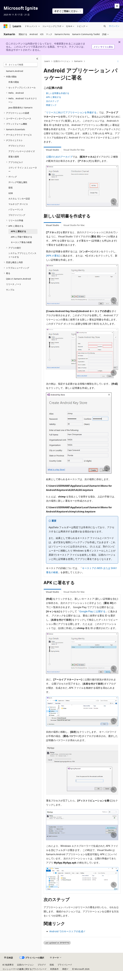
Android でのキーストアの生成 (66, 931)
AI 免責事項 (8, 964)
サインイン (114, 26)
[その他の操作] (118, 61)
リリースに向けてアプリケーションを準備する (71, 112)
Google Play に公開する (92, 611)
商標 (64, 969)
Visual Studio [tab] (52, 149)
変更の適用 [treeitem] (13, 156)
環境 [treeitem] (10, 187)
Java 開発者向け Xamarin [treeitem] (20, 107)
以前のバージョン (62, 61)
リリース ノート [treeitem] (13, 284)
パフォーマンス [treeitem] (15, 209)
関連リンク (51, 105)
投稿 (52, 964)
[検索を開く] (105, 26)
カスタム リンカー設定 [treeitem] (19, 198)
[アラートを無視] (117, 6)
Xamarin (78, 61)
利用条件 (54, 969)
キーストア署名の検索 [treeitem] (21, 242)
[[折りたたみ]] (37, 58)
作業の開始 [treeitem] (13, 82)
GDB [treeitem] (10, 193)
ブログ (41, 964)
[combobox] (21, 64)
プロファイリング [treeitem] (16, 215)
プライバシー (63, 964)
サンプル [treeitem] (10, 289)
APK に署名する (53, 97)
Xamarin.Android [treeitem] (14, 71)
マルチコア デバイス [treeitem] (18, 204)
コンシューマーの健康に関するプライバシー (23, 969)
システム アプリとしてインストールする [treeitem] (22, 255)
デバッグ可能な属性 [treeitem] (17, 182)
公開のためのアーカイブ (59, 156)
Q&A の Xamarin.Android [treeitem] (18, 278)
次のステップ (52, 101)
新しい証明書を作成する (57, 93)
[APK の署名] (53, 255)
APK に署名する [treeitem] (18, 231)
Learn (47, 61)
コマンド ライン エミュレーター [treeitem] (22, 169)
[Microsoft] (6, 26)
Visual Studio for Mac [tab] (74, 149)
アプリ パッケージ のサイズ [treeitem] (21, 151)
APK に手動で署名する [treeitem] (21, 236)
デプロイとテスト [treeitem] (16, 145)
